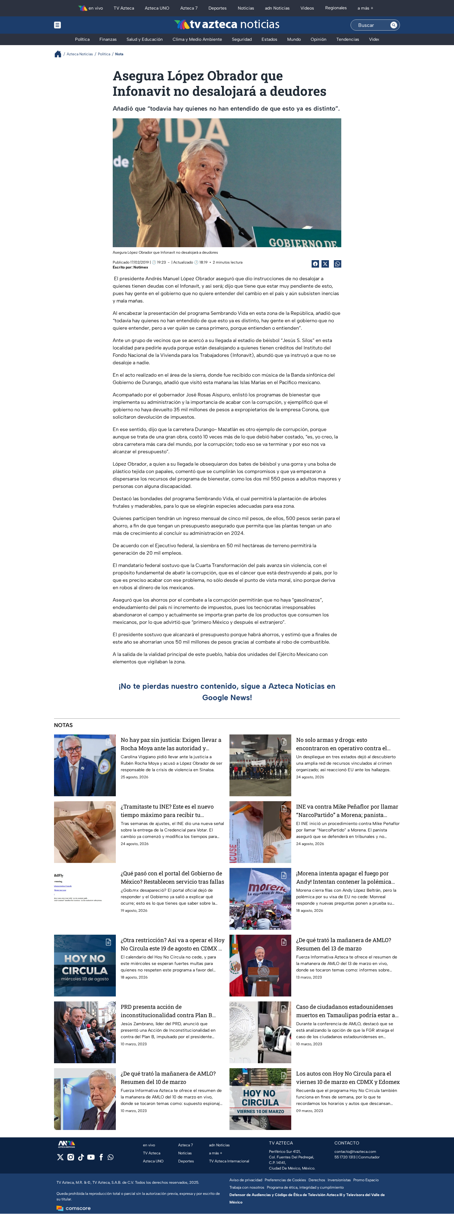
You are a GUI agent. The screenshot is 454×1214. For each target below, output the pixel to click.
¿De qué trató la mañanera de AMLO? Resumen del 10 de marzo (168, 1077)
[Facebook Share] (315, 264)
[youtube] (91, 1159)
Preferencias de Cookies (285, 1180)
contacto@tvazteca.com (355, 1151)
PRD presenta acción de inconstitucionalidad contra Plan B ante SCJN (166, 1011)
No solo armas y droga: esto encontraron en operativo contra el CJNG (341, 744)
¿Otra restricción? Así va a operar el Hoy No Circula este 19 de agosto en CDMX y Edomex (173, 944)
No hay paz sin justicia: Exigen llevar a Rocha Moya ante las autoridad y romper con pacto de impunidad (171, 744)
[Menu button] (78, 25)
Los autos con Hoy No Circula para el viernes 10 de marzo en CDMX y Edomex (348, 1077)
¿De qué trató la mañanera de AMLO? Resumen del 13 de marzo (343, 944)
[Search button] (393, 25)
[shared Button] (337, 264)
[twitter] (60, 1159)
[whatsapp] (110, 1158)
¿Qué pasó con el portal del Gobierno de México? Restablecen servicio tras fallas (172, 877)
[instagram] (70, 1159)
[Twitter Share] (325, 264)
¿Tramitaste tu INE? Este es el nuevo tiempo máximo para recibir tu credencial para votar (167, 811)
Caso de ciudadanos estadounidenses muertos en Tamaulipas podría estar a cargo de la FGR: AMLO (345, 1011)
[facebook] (101, 1159)
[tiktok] (81, 1159)
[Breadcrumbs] (60, 54)
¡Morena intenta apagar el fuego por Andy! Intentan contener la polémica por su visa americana (343, 877)
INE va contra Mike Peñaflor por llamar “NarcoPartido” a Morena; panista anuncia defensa (347, 811)
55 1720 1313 (344, 1157)
